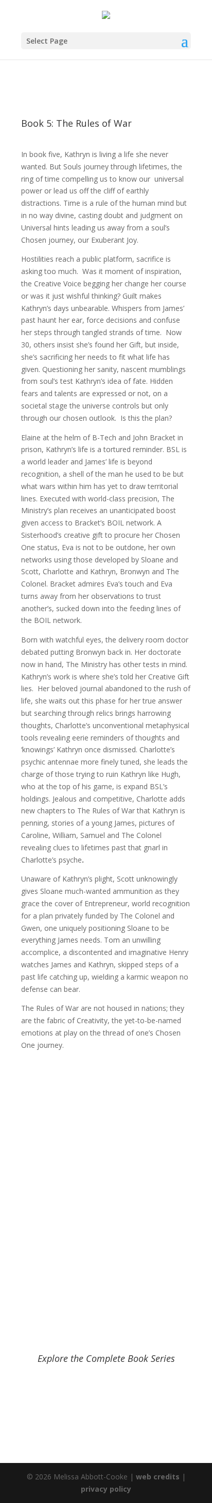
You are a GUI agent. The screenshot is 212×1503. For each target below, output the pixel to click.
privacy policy (106, 1489)
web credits (158, 1476)
